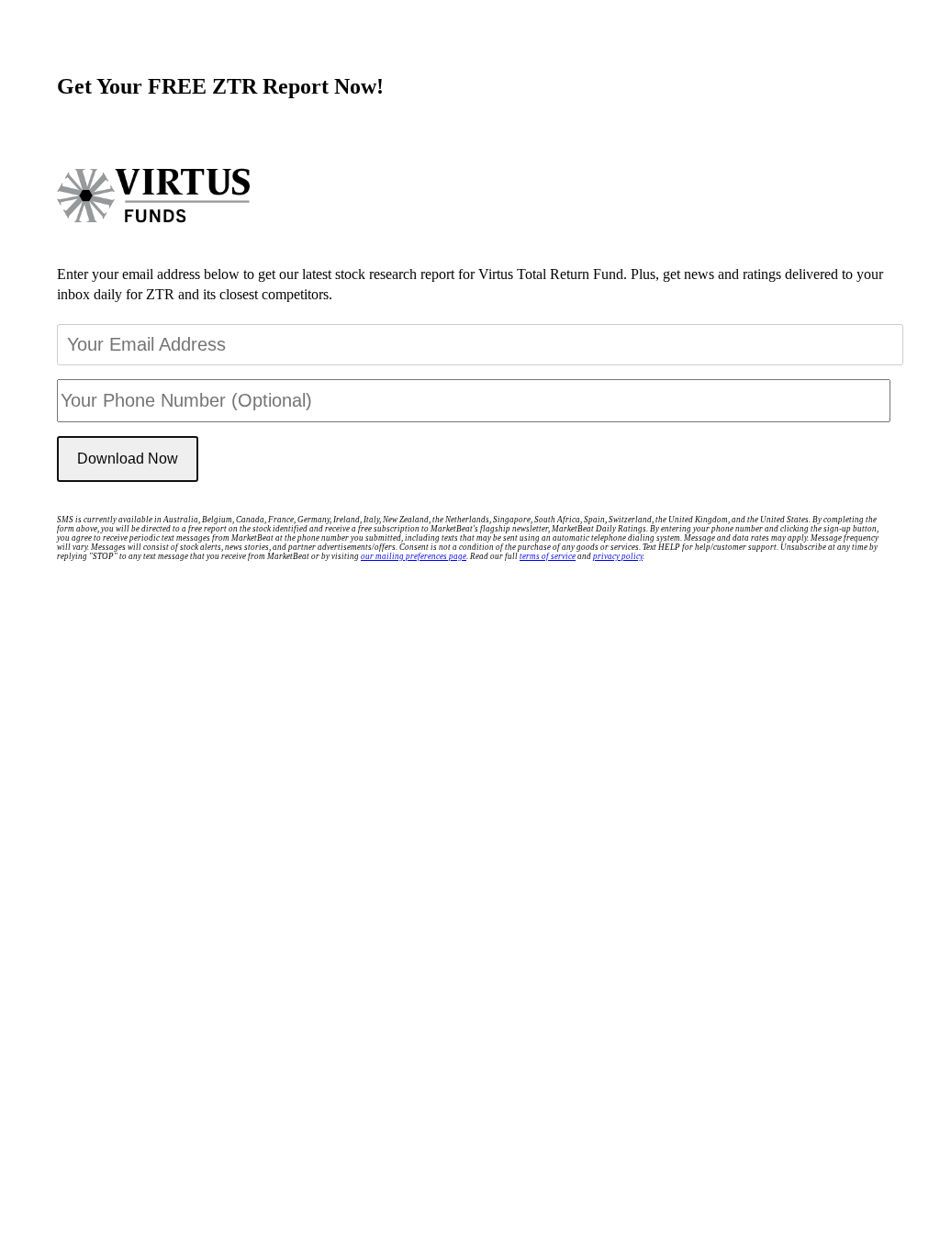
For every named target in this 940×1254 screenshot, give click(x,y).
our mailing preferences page (413, 556)
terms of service (548, 556)
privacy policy (618, 556)
